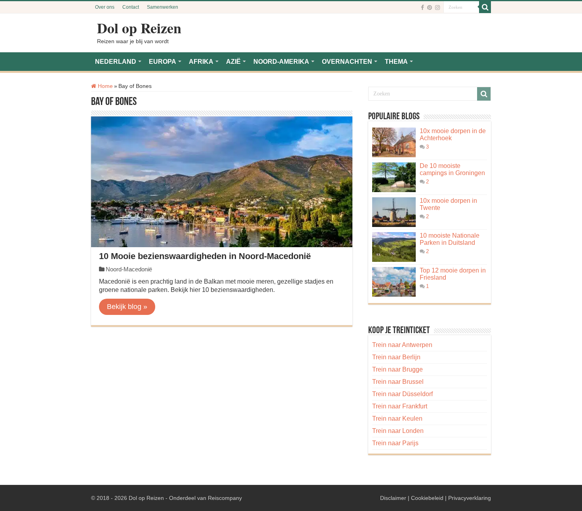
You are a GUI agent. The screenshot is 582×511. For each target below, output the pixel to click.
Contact (130, 7)
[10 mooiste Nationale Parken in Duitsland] (394, 247)
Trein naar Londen (398, 430)
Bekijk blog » (127, 307)
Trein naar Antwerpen (402, 344)
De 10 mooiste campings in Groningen (452, 169)
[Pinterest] (429, 7)
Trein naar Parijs (395, 443)
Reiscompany (225, 498)
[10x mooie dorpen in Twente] (394, 212)
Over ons (104, 7)
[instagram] (437, 7)
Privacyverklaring (469, 498)
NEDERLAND (115, 61)
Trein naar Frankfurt (399, 406)
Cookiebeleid (427, 498)
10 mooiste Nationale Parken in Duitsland (449, 239)
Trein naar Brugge (397, 369)
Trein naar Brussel (398, 381)
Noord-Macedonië (129, 269)
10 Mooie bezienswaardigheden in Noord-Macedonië (205, 256)
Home (104, 86)
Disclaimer (393, 498)
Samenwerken (162, 7)
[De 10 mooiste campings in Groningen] (394, 177)
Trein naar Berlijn (396, 357)
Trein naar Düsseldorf (402, 394)
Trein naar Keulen (397, 418)
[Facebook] (422, 7)
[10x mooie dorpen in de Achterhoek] (394, 142)
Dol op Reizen (139, 27)
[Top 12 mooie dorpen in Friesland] (394, 282)
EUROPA (162, 61)
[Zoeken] (485, 7)
